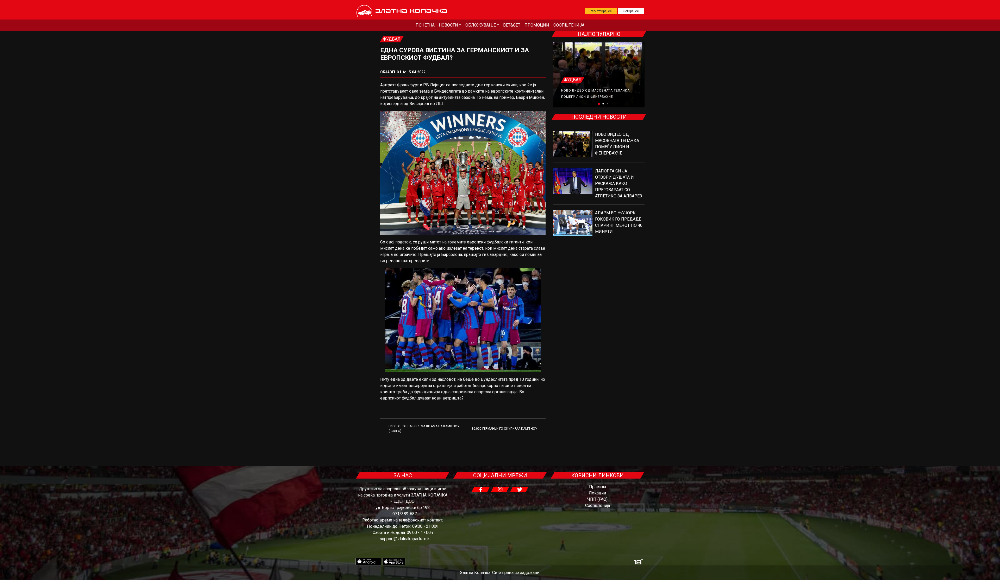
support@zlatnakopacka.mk (405, 538)
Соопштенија (568, 25)
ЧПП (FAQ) (597, 499)
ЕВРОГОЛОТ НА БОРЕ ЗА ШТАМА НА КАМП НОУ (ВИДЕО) (424, 428)
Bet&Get (511, 25)
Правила (597, 486)
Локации (597, 493)
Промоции (536, 25)
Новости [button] (448, 25)
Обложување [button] (480, 25)
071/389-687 (404, 513)
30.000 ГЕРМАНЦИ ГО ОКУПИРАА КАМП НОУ (504, 428)
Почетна (425, 25)
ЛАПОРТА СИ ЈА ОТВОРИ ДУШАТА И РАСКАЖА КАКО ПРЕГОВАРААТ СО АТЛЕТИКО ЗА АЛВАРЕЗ (618, 183)
